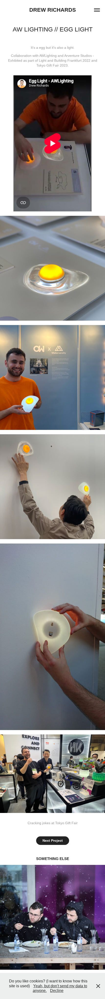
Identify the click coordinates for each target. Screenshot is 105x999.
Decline (56, 991)
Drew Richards (52, 10)
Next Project (52, 840)
